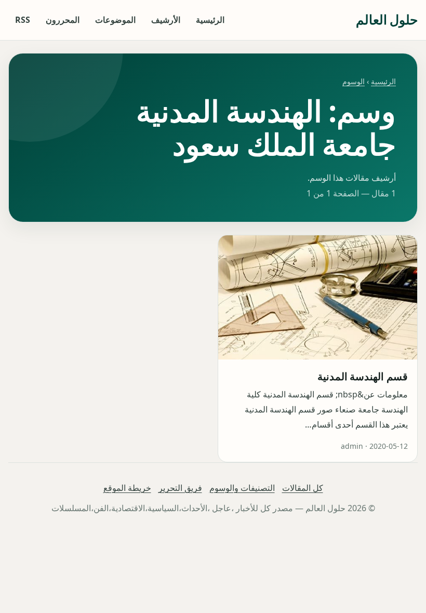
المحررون (62, 19)
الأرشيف (165, 19)
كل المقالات (302, 488)
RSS (22, 19)
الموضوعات (115, 19)
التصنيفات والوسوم (242, 488)
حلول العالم (387, 19)
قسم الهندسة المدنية (362, 376)
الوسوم (353, 81)
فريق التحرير (180, 488)
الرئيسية (210, 19)
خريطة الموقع (127, 488)
